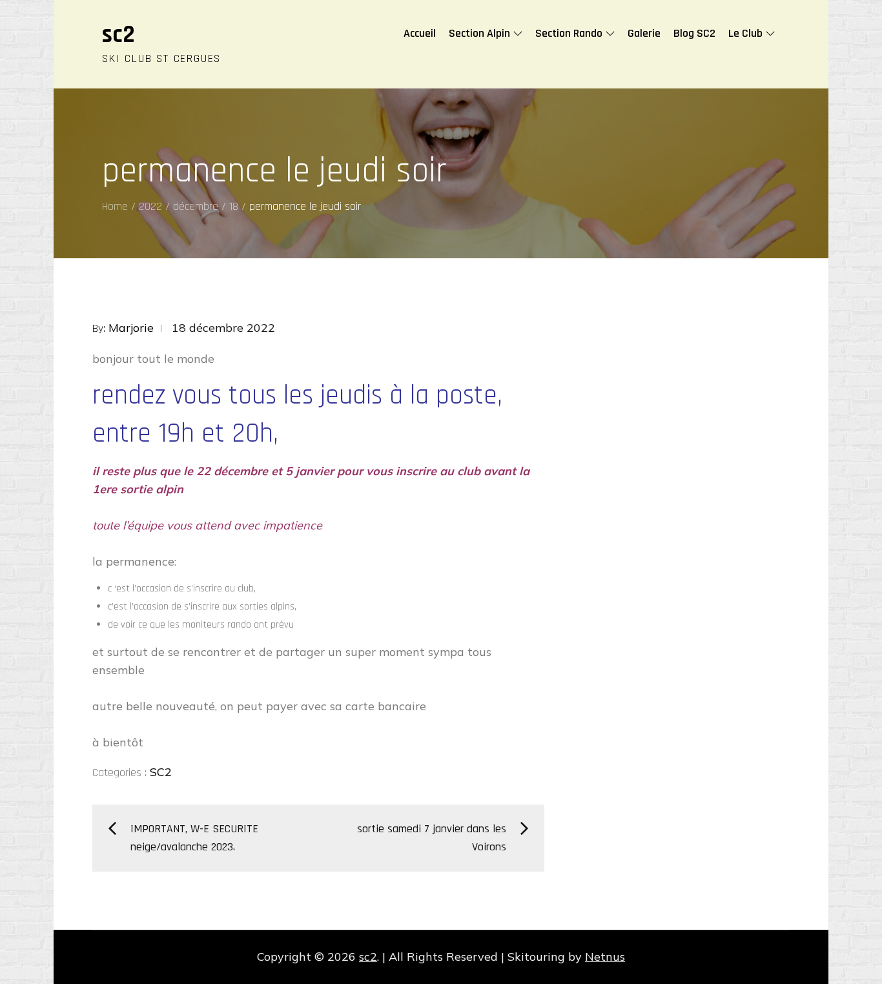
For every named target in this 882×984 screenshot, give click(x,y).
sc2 (118, 34)
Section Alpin (479, 33)
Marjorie (131, 327)
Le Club (745, 33)
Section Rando (568, 33)
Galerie (644, 33)
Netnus (605, 956)
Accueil (420, 33)
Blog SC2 (694, 33)
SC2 (161, 771)
